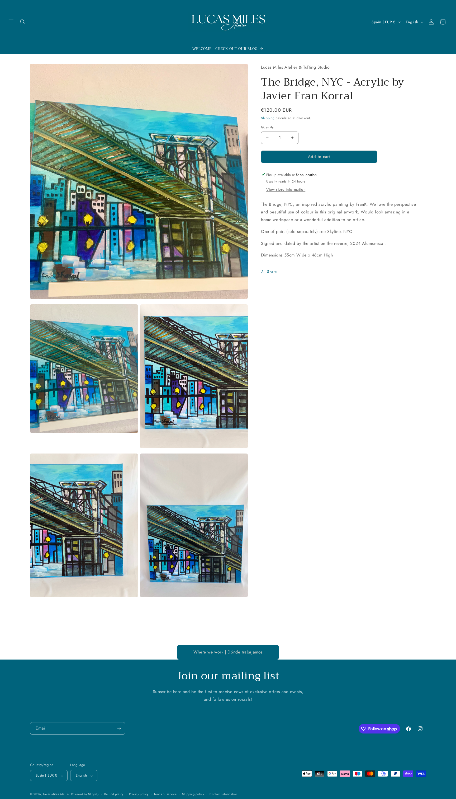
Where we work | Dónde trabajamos (228, 652)
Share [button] (272, 271)
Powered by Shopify (85, 794)
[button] (11, 22)
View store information (285, 189)
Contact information (224, 794)
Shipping (268, 118)
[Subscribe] (119, 728)
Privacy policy (139, 794)
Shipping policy (193, 794)
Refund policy (114, 794)
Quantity (267, 127)
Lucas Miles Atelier (56, 794)
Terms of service (165, 794)
